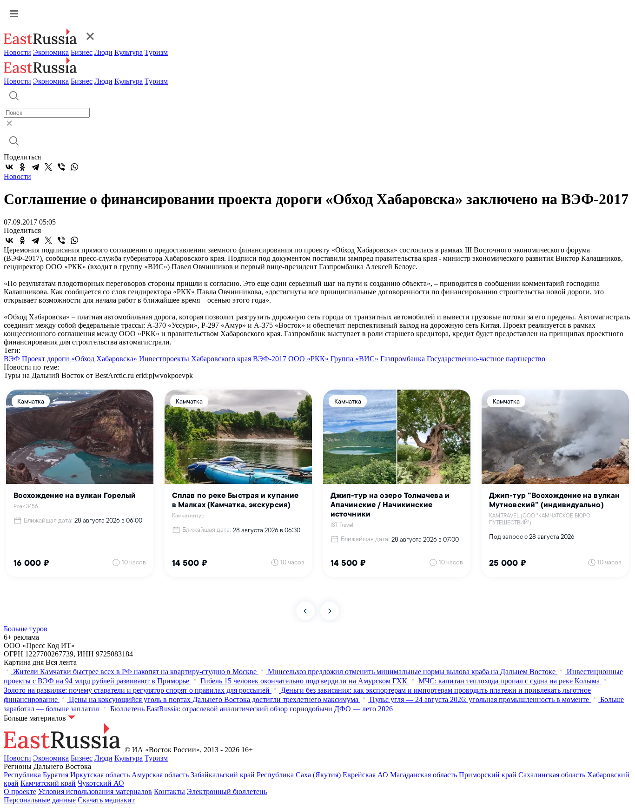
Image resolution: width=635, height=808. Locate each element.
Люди (103, 52)
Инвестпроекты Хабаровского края (195, 359)
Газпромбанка (402, 359)
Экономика (51, 52)
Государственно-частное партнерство (486, 359)
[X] (48, 166)
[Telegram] (35, 166)
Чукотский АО (101, 783)
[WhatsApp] (74, 166)
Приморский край (487, 775)
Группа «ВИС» (354, 359)
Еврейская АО (365, 775)
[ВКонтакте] (9, 166)
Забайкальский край (223, 775)
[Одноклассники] (22, 166)
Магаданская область (423, 775)
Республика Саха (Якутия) (299, 775)
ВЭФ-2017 (269, 359)
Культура (128, 52)
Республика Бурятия (36, 775)
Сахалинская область (551, 775)
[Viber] (61, 166)
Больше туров (25, 629)
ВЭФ (12, 359)
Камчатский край (48, 783)
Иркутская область (100, 775)
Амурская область (160, 775)
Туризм (156, 52)
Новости (17, 52)
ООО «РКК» (308, 359)
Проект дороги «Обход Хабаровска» (79, 359)
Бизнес (82, 52)
